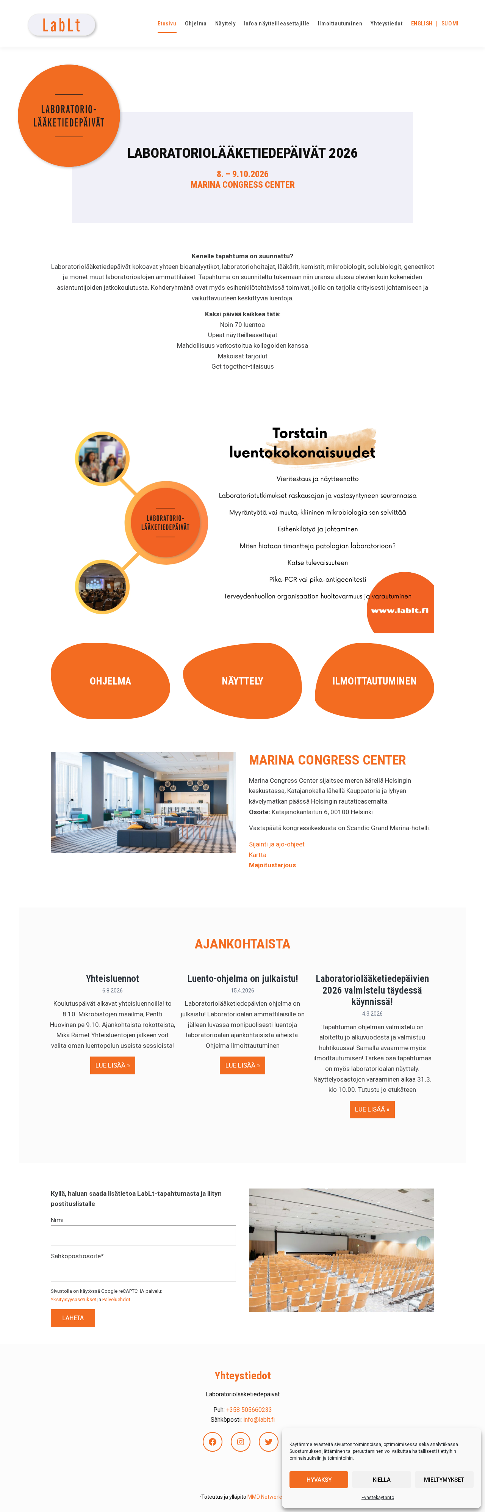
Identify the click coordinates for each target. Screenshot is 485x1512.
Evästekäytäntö (377, 1497)
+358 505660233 (249, 1409)
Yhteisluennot (112, 978)
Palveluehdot (116, 1299)
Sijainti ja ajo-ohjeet (277, 844)
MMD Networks (265, 1497)
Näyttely (242, 681)
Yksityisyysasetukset (73, 1299)
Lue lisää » (115, 1065)
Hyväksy (319, 1479)
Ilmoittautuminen (374, 681)
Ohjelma (110, 681)
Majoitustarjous (272, 865)
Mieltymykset (444, 1479)
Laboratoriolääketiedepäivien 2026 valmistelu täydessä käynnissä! (372, 990)
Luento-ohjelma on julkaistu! (242, 978)
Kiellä (382, 1479)
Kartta (257, 855)
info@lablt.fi (259, 1419)
